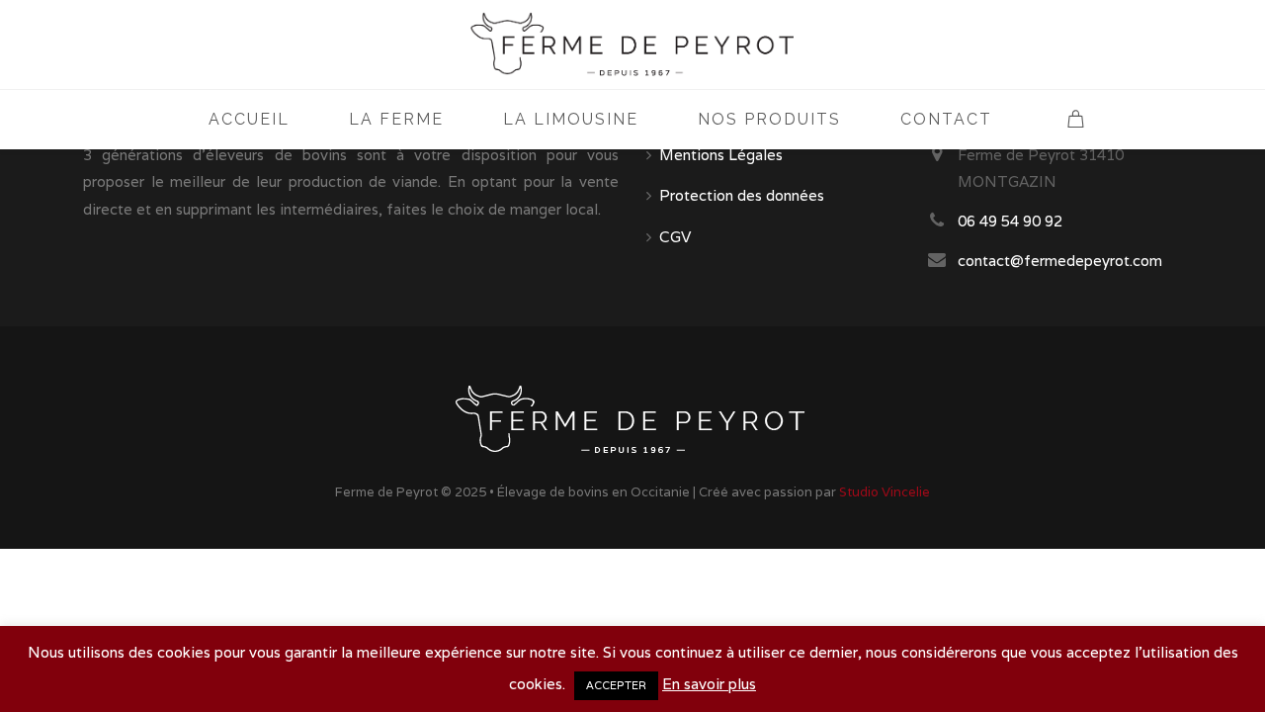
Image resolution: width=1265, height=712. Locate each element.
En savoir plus (709, 683)
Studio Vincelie (884, 492)
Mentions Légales (721, 154)
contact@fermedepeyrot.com (1060, 260)
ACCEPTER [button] (616, 685)
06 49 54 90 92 (1010, 221)
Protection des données (741, 195)
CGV (675, 236)
